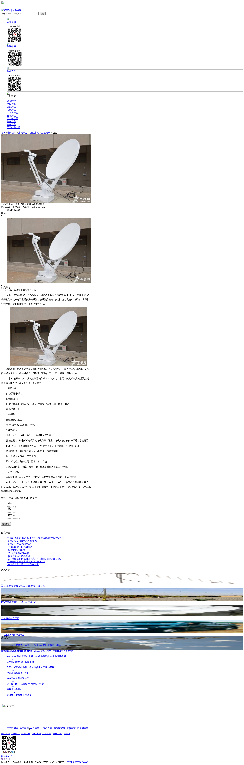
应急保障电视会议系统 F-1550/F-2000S (26, 561)
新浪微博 (5, 759)
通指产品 (22, 132)
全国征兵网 (46, 728)
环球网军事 (59, 728)
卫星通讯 (34, 132)
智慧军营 (71, 728)
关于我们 (15, 733)
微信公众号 (6, 756)
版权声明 (36, 733)
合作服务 (57, 733)
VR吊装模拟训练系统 (18, 552)
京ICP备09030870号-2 (77, 762)
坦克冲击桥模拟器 (16, 550)
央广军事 (34, 728)
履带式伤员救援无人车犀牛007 (22, 541)
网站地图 (46, 733)
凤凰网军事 (82, 728)
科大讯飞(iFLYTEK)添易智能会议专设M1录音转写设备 (34, 538)
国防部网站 (12, 728)
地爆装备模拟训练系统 (18, 555)
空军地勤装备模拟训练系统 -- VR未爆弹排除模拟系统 (34, 558)
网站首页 (5, 733)
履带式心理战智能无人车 (19, 544)
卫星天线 (45, 132)
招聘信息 (25, 733)
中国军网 (24, 728)
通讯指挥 (11, 132)
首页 (3, 132)
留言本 (67, 733)
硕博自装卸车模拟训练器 (19, 547)
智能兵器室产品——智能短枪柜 (23, 564)
